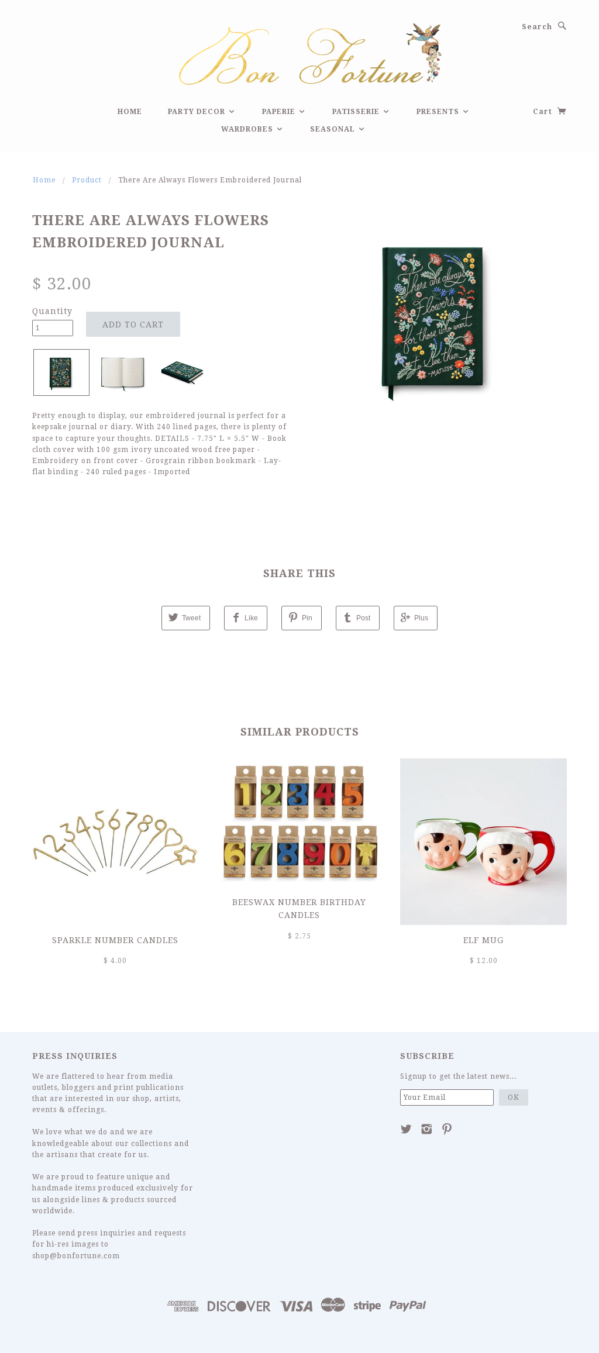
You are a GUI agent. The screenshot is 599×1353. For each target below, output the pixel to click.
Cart (544, 112)
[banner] (299, 52)
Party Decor (198, 112)
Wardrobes (248, 129)
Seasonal (333, 129)
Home (130, 112)
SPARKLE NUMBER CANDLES (115, 940)
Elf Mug (483, 940)
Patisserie (357, 112)
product (87, 180)
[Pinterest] (447, 1129)
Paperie (280, 112)
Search (537, 27)
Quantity (52, 311)
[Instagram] (427, 1129)
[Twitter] (406, 1129)
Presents (439, 112)
